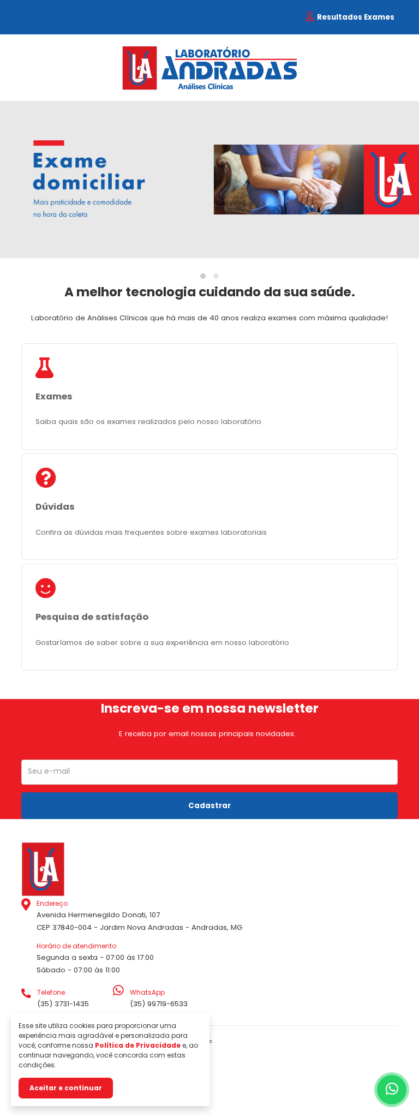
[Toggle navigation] (25, 17)
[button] (203, 276)
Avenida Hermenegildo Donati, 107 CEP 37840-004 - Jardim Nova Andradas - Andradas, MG (139, 916)
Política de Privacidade (138, 1045)
